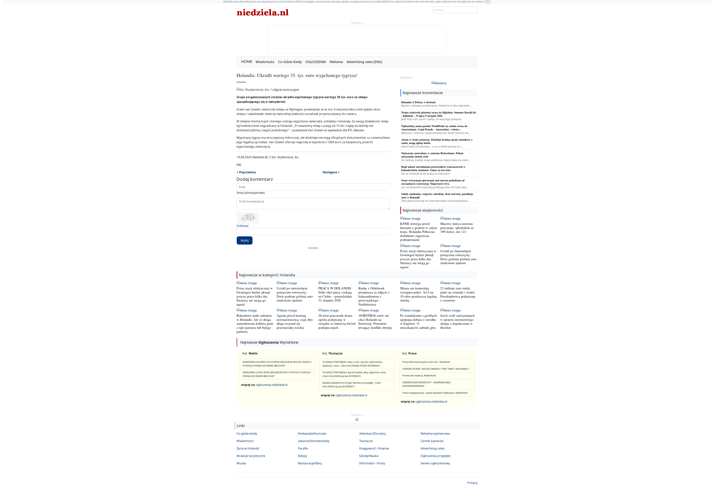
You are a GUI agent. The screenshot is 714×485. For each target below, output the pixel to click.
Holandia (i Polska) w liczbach (418, 102)
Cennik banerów (432, 441)
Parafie (303, 448)
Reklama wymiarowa (435, 433)
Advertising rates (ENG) (364, 62)
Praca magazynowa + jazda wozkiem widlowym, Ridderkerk (435, 392)
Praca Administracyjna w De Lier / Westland (426, 362)
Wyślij (245, 240)
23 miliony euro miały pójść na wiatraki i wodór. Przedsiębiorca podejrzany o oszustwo (458, 294)
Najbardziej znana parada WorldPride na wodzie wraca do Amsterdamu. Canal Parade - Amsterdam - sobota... (434, 127)
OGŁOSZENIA (315, 62)
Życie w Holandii (248, 448)
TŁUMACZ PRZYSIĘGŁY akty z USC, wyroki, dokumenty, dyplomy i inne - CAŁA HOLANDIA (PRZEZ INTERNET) (352, 363)
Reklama (336, 62)
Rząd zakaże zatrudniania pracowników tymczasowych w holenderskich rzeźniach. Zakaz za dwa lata (433, 168)
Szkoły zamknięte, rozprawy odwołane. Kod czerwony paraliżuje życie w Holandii (437, 195)
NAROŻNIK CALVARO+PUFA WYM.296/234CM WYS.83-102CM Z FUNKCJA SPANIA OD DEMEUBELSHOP (277, 363)
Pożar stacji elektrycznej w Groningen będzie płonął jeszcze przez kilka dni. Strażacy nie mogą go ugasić (418, 259)
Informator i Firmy (372, 463)
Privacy (472, 483)
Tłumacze (366, 441)
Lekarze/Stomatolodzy (313, 441)
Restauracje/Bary (310, 463)
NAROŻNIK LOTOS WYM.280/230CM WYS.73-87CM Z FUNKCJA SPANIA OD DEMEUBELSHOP (277, 374)
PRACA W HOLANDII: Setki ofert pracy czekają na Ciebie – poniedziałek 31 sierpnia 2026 (335, 294)
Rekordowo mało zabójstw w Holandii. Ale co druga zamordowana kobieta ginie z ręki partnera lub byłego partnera (255, 323)
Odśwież (243, 226)
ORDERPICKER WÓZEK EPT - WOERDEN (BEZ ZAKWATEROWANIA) (426, 384)
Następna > (331, 172)
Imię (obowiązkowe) (251, 193)
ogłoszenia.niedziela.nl (271, 385)
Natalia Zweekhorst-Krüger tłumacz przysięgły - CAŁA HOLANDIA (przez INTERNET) (351, 384)
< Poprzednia (246, 172)
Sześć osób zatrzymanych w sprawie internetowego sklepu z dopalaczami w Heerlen (457, 321)
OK (487, 1)
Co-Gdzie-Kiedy (290, 62)
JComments (313, 248)
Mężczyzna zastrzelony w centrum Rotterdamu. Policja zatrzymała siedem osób (432, 154)
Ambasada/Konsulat (312, 433)
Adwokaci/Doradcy (372, 433)
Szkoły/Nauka (368, 456)
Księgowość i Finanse (374, 448)
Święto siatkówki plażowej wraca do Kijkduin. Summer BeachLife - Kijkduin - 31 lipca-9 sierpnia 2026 (438, 114)
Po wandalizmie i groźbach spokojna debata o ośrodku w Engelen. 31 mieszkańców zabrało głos (418, 321)
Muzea (241, 463)
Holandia (241, 82)
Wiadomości (265, 62)
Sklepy (302, 456)
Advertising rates (433, 448)
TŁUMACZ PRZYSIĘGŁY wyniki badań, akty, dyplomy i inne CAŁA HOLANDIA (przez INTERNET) (354, 374)
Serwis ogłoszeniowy (435, 463)
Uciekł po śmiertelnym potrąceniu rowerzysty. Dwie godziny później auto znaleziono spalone (458, 257)
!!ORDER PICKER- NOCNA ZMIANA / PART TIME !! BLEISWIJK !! (435, 368)
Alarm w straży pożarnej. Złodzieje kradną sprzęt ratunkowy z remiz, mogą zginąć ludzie (436, 141)
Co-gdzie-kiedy (247, 433)
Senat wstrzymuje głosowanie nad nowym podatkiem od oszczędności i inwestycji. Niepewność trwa (432, 182)
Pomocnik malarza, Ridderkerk (419, 375)
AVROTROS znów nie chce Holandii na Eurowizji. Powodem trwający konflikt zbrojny (375, 321)
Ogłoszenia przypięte (435, 456)
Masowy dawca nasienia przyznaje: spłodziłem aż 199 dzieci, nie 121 (457, 227)
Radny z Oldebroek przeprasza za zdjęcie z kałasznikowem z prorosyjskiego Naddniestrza (374, 296)
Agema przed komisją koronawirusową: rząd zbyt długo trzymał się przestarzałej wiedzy (295, 321)
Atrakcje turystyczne (251, 456)
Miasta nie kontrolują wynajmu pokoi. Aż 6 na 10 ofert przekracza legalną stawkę (418, 294)
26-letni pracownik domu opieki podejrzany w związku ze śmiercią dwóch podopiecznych (337, 321)
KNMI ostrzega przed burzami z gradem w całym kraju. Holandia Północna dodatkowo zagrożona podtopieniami (418, 231)
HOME (246, 61)
